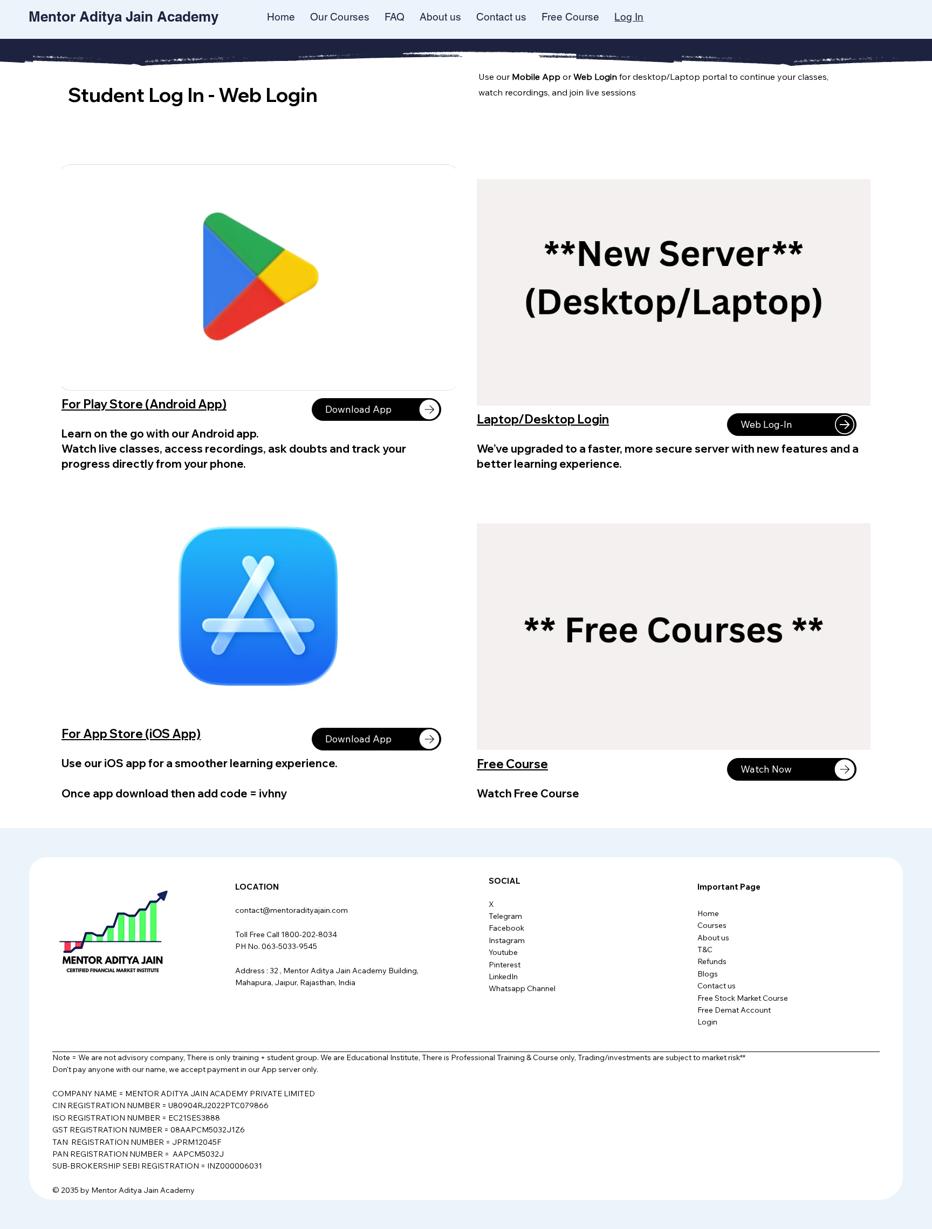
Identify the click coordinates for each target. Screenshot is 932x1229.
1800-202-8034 (309, 934)
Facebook (506, 928)
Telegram (505, 916)
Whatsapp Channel (522, 988)
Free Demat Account (734, 1010)
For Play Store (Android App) (144, 404)
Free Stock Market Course (742, 998)
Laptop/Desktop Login (543, 419)
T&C (704, 949)
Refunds (712, 961)
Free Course (512, 763)
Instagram (507, 940)
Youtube (503, 952)
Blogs (707, 974)
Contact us (716, 986)
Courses (712, 925)
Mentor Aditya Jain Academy (123, 16)
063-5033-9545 (289, 946)
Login (707, 1022)
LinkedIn (503, 976)
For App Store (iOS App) (131, 733)
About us (713, 938)
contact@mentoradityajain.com (291, 910)
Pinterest (504, 964)
